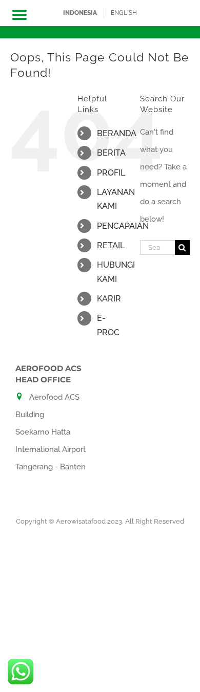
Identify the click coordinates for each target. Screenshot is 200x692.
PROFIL (111, 173)
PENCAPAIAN (123, 226)
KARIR (109, 299)
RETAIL (111, 245)
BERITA (111, 153)
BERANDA (116, 133)
